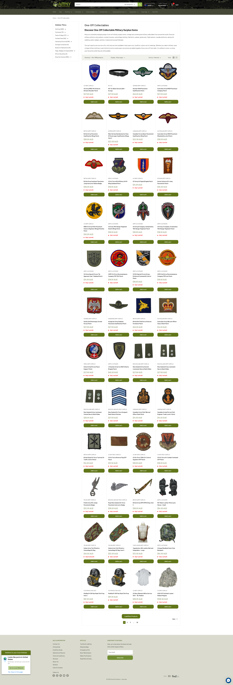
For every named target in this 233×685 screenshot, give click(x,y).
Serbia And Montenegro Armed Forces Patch (93, 322)
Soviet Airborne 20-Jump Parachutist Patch (165, 182)
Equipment (133, 12)
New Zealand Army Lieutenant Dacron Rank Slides (166, 368)
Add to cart (94, 102)
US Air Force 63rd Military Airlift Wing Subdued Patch (117, 182)
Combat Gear (104, 12)
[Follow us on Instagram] (57, 675)
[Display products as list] (176, 57)
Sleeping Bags (84, 647)
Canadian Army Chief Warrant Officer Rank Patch (141, 413)
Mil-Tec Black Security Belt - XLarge (116, 89)
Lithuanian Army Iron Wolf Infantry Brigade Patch (118, 368)
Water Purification (85, 656)
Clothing (67, 12)
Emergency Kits (85, 650)
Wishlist (55, 664)
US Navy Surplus (137, 590)
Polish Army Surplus (90, 500)
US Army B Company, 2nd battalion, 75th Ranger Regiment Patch (143, 228)
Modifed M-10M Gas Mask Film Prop (118, 593)
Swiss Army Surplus (89, 364)
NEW (54, 12)
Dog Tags (144, 12)
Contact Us (56, 644)
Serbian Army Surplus (90, 318)
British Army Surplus (90, 131)
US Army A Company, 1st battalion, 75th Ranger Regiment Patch (167, 228)
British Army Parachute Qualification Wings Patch (91, 135)
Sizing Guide (56, 647)
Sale (60, 12)
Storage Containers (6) (62, 44)
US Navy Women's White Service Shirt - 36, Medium (142, 594)
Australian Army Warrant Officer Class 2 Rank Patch (167, 322)
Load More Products (131, 616)
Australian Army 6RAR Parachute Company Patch (167, 89)
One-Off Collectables (63, 18)
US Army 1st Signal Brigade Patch (143, 181)
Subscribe (120, 657)
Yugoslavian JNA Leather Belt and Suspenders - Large (143, 549)
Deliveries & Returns (59, 653)
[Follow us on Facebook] (53, 675)
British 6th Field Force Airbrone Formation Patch (142, 322)
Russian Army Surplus (163, 178)
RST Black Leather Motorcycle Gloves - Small (166, 504)
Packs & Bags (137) (61, 35)
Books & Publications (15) (62, 47)
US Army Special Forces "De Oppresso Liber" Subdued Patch (93, 275)
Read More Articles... (86, 659)
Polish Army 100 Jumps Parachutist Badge (90, 504)
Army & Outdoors (162, 85)
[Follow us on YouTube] (64, 675)
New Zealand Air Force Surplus (117, 409)
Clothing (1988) (59, 29)
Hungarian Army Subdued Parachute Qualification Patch (117, 322)
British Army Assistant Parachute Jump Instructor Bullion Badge (94, 182)
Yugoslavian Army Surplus (141, 545)
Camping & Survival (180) (62, 41)
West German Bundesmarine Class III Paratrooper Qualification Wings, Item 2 (118, 136)
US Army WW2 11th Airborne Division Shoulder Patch (92, 89)
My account (162, 5)
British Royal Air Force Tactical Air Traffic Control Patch (94, 458)
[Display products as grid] (173, 57)
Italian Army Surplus (90, 545)
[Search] (140, 4)
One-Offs (155, 12)
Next (173, 619)
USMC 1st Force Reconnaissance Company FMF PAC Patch (117, 275)
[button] (228, 680)
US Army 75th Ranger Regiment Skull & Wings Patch (117, 228)
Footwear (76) (59, 32)
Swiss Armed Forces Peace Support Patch (92, 368)
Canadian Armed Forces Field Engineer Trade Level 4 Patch (166, 413)
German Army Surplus (139, 85)
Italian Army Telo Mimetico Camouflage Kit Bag (92, 549)
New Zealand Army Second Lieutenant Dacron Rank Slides (142, 368)
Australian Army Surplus (164, 131)
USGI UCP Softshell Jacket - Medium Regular (165, 594)
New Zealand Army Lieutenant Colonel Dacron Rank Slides (93, 413)
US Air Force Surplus (114, 454)
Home (54, 18)
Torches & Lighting (85, 644)
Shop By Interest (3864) (62, 57)
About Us (55, 661)
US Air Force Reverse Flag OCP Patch (117, 458)
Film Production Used (90, 590)
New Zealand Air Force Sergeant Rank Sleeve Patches (117, 413)
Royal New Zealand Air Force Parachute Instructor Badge (116, 504)
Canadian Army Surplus (140, 131)
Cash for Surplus (58, 667)
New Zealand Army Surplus (141, 364)
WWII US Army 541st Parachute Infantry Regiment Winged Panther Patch (94, 229)
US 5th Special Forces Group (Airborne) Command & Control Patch (142, 276)
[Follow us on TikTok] (67, 675)
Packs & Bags (90, 12)
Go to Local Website (16, 668)
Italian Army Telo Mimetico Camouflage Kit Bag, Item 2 (116, 549)
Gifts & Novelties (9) (61, 54)
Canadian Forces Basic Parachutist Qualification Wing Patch (143, 135)
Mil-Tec (110, 85)
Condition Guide (57, 650)
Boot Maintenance (85, 653)
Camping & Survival (118, 12)
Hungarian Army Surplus (115, 318)
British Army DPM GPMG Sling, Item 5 (143, 504)
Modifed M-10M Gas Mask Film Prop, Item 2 (94, 594)
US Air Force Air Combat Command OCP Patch (167, 458)
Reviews (55, 659)
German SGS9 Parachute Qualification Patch (140, 89)
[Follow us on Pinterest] (60, 675)
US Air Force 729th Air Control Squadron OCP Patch (142, 458)
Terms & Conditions (59, 656)
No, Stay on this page (15, 672)
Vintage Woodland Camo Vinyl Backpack (166, 549)
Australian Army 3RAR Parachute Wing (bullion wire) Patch (167, 135)
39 (137, 622)
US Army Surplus (88, 85)
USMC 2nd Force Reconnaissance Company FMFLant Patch (167, 275)
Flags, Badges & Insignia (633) (64, 51)
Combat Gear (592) (60, 38)
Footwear (78, 12)
